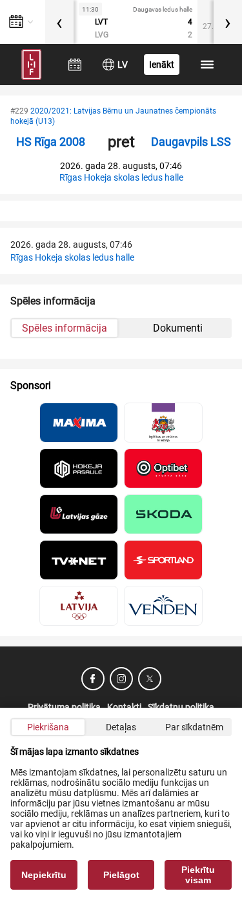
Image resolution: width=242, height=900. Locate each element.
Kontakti (124, 707)
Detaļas (121, 727)
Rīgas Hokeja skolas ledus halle (121, 177)
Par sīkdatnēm (194, 727)
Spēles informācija (64, 328)
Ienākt (161, 64)
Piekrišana (48, 727)
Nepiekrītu (43, 875)
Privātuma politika (64, 707)
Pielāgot (121, 875)
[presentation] (59, 22)
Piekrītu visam (198, 875)
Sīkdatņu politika (181, 707)
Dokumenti (178, 328)
